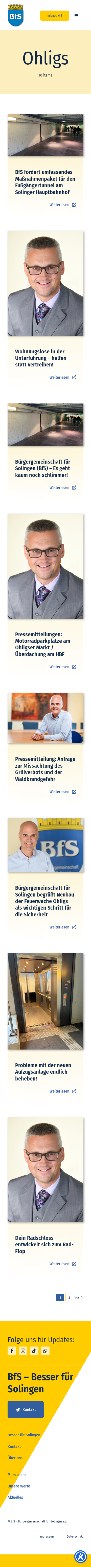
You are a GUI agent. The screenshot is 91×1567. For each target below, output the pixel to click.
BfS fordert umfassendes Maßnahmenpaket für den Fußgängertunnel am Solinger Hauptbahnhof (45, 182)
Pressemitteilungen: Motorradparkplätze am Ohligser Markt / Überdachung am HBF (42, 644)
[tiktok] (34, 1351)
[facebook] (12, 1351)
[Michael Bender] (45, 232)
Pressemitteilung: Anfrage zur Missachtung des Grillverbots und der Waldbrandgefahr (45, 769)
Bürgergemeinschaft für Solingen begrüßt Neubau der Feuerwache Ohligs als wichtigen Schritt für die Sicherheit (44, 901)
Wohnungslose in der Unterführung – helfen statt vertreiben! (40, 358)
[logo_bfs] (16, 6)
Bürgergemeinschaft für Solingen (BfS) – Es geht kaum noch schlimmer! (42, 468)
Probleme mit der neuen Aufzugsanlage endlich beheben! (43, 1072)
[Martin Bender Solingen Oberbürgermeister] (45, 694)
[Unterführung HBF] (45, 116)
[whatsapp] (45, 1351)
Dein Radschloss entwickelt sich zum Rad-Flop (44, 1245)
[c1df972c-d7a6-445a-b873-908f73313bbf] (45, 819)
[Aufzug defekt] (45, 955)
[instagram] (23, 1351)
